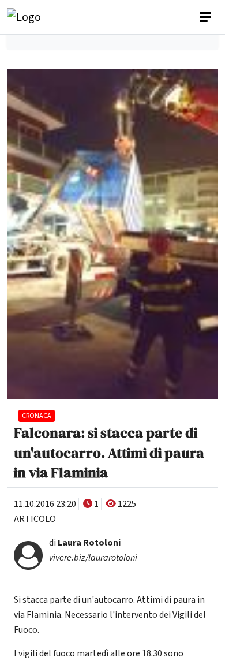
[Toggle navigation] (206, 17)
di (85, 542)
